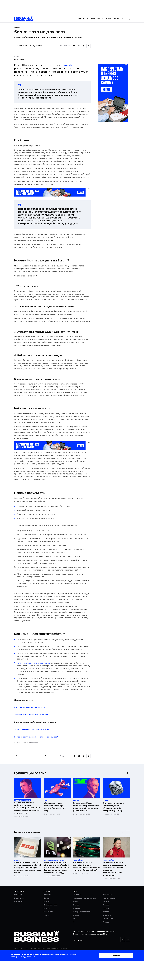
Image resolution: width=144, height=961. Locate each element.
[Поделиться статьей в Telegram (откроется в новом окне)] (74, 46)
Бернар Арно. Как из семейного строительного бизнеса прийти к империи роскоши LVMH (86, 807)
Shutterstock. (33, 742)
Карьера (76, 908)
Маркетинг (107, 894)
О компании (19, 898)
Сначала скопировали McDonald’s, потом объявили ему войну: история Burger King (113, 807)
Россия (106, 912)
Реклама (77, 894)
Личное (106, 905)
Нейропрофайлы (50, 905)
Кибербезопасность (82, 912)
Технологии (108, 918)
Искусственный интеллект (84, 898)
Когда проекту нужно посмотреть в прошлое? (36, 737)
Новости (81, 18)
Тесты (46, 915)
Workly (68, 65)
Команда (18, 894)
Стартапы (107, 915)
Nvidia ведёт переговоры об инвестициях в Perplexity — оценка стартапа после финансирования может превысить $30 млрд (57, 868)
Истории (91, 18)
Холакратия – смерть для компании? (31, 715)
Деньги (106, 901)
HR (74, 918)
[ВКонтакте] (128, 939)
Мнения (100, 18)
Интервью (118, 18)
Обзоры (109, 18)
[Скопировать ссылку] (88, 46)
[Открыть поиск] (128, 19)
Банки (75, 901)
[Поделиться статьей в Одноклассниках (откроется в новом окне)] (84, 46)
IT (74, 922)
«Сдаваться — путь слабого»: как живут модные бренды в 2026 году (55, 807)
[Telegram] (122, 939)
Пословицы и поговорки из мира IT (31, 707)
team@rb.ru (78, 940)
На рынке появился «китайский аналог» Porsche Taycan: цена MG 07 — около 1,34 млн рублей (86, 866)
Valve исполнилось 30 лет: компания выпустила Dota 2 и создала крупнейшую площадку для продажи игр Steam (27, 868)
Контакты (18, 901)
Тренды (106, 922)
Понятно (116, 955)
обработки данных (69, 954)
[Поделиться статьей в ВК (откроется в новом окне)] (79, 46)
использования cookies (50, 954)
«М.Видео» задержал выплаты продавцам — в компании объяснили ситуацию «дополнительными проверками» (114, 869)
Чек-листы (48, 912)
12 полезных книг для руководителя (31, 729)
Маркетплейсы (109, 898)
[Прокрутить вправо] (128, 773)
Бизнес (76, 905)
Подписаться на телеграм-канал (30, 756)
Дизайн (76, 915)
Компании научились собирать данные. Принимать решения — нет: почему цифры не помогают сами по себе (27, 808)
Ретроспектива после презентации (33, 663)
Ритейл (106, 908)
